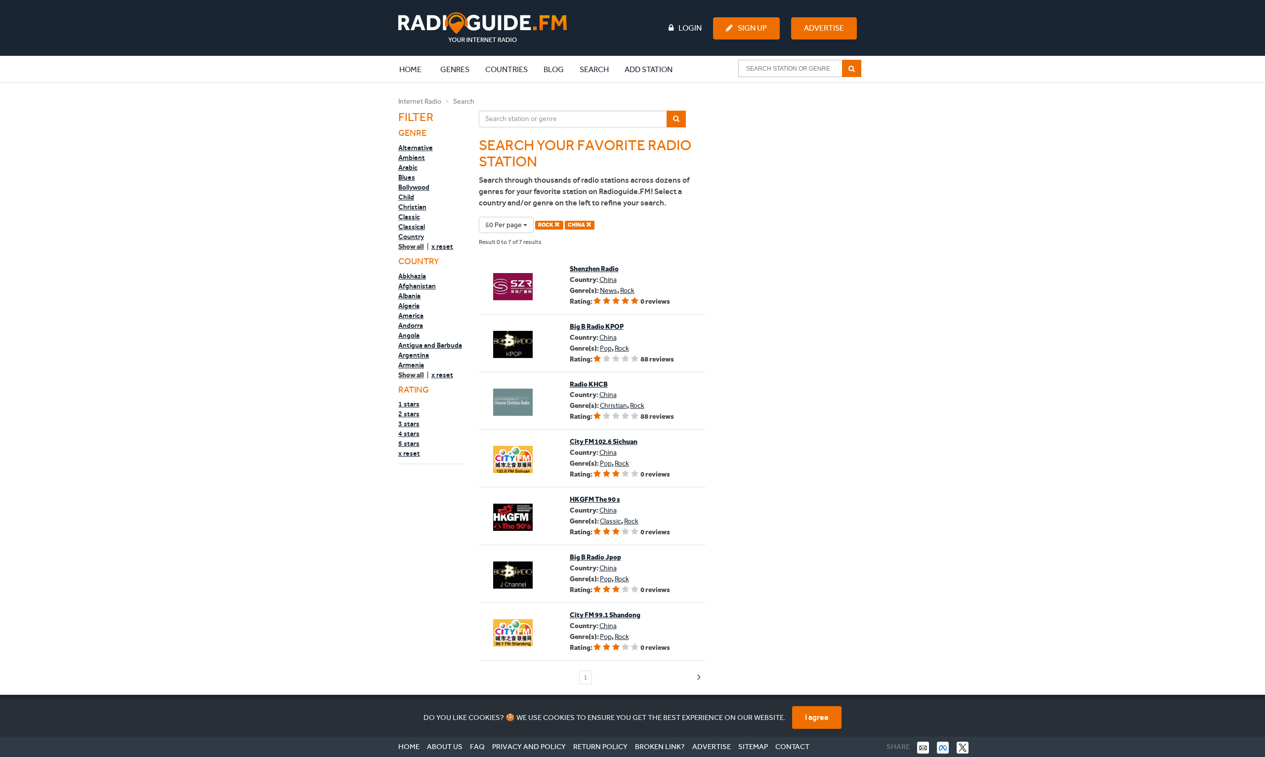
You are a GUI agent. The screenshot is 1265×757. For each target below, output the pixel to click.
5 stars (409, 443)
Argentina (413, 355)
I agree (817, 717)
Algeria (409, 306)
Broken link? (660, 746)
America (410, 315)
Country (411, 236)
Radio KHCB (589, 384)
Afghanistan (417, 286)
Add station (649, 69)
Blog (554, 69)
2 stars (409, 414)
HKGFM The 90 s (595, 499)
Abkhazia (412, 276)
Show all (411, 246)
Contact (792, 746)
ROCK (546, 225)
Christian (412, 207)
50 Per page (504, 225)
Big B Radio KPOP (597, 326)
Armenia (411, 365)
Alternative (415, 148)
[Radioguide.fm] (482, 27)
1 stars (409, 404)
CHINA (577, 225)
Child (406, 197)
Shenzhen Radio (594, 269)
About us (445, 746)
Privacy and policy (529, 746)
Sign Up (752, 28)
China (608, 280)
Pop (606, 348)
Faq (477, 746)
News (608, 290)
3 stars (409, 424)
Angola (409, 335)
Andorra (410, 325)
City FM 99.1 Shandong (605, 615)
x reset (442, 246)
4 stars (409, 434)
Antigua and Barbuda (430, 345)
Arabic (408, 167)
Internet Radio (419, 101)
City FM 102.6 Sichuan (603, 442)
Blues (406, 177)
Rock (627, 290)
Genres (454, 69)
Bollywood (413, 187)
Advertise (824, 28)
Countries (506, 69)
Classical (411, 227)
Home (415, 69)
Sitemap (753, 746)
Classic (409, 217)
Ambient (411, 157)
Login (690, 28)
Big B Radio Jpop (595, 557)
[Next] (699, 678)
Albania (409, 296)
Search (594, 69)
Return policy (600, 746)
